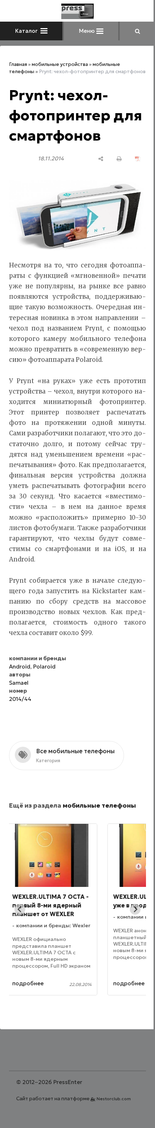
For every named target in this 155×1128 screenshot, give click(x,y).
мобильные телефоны (99, 805)
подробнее (43, 983)
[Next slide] (135, 909)
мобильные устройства (60, 64)
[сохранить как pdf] (137, 158)
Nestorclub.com (114, 1098)
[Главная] (77, 11)
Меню (87, 30)
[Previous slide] (19, 909)
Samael (18, 682)
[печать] (119, 158)
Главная (18, 64)
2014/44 (20, 699)
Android (19, 666)
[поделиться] (100, 158)
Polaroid (44, 666)
